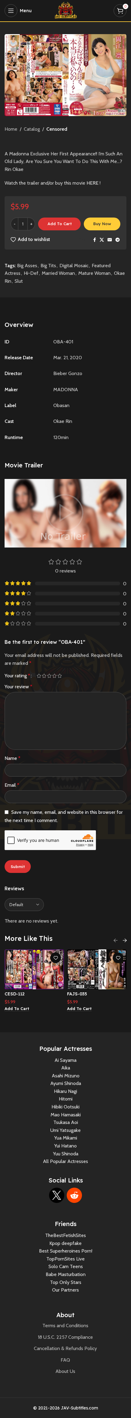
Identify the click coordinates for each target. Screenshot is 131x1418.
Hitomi (66, 1099)
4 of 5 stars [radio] (54, 675)
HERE (92, 183)
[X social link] (102, 240)
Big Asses (27, 265)
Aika (65, 1068)
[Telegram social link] (118, 240)
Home (11, 129)
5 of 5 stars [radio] (59, 675)
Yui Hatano (65, 1146)
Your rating (17, 675)
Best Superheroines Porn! (65, 1251)
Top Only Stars (65, 1282)
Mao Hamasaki (66, 1115)
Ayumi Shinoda (65, 1083)
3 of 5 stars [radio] (49, 675)
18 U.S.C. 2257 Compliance (65, 1337)
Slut (19, 281)
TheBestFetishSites (65, 1235)
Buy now (102, 223)
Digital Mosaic (73, 265)
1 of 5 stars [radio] (38, 675)
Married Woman (58, 273)
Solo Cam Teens (65, 1266)
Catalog (32, 129)
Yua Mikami (65, 1138)
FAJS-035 (77, 994)
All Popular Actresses (65, 1161)
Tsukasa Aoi (65, 1122)
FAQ (65, 1360)
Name (12, 758)
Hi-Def (31, 273)
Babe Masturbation (66, 1274)
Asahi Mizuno (66, 1076)
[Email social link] (110, 240)
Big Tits (48, 265)
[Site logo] (66, 10)
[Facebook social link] (94, 240)
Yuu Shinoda (65, 1154)
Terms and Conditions (65, 1325)
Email (12, 785)
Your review (18, 687)
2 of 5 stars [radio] (44, 675)
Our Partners (65, 1290)
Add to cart (60, 223)
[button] (17, 1009)
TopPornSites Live (65, 1259)
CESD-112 (15, 994)
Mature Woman (94, 273)
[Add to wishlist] (55, 957)
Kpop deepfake (65, 1243)
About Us (65, 1371)
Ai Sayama (65, 1060)
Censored (56, 129)
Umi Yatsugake (65, 1130)
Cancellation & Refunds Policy (65, 1348)
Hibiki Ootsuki (65, 1107)
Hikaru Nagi (65, 1091)
